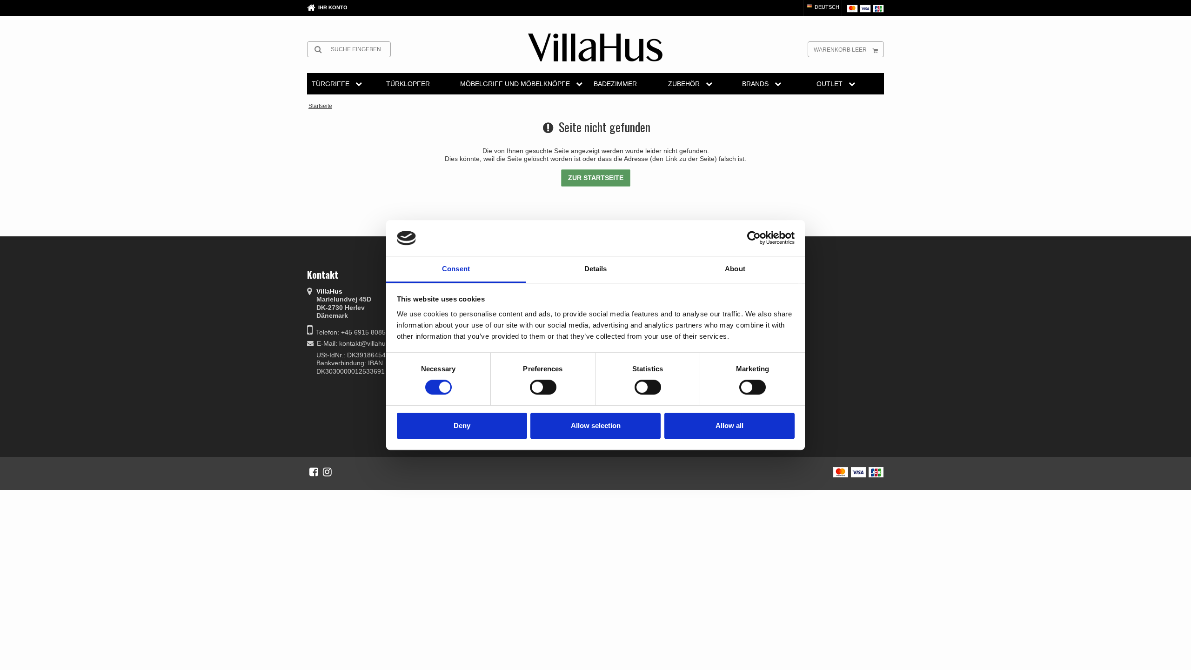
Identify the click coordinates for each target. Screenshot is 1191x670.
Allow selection (596, 425)
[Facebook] (313, 472)
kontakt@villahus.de (368, 343)
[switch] (543, 387)
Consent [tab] (456, 269)
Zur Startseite (595, 177)
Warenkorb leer (840, 50)
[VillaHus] (595, 47)
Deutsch (826, 7)
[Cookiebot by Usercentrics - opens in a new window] (754, 238)
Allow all (729, 425)
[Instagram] (327, 472)
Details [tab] (595, 269)
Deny (462, 425)
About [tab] (735, 269)
